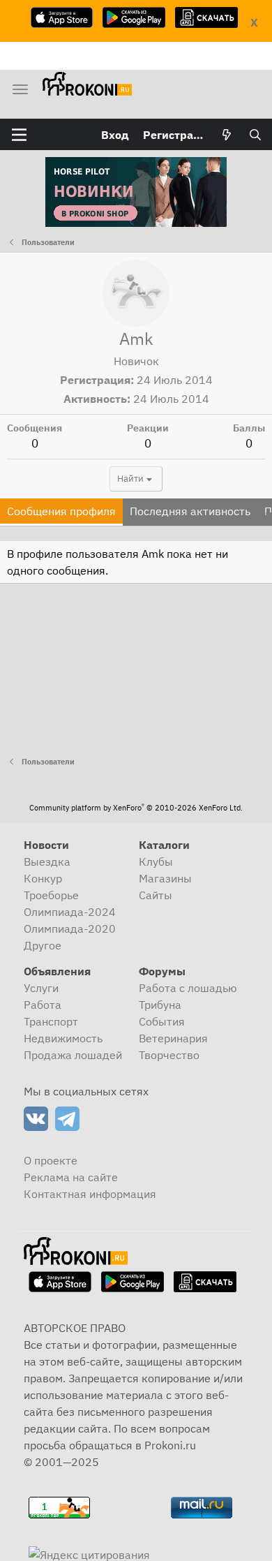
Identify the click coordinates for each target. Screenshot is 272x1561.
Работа (42, 1005)
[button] (19, 135)
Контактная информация (90, 1194)
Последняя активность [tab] (190, 511)
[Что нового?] (227, 135)
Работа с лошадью (188, 988)
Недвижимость (63, 1038)
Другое (42, 945)
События (162, 1021)
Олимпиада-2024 (70, 912)
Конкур (43, 878)
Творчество (169, 1055)
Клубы (156, 861)
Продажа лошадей (73, 1055)
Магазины (165, 878)
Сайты (155, 895)
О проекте (50, 1160)
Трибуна (160, 1005)
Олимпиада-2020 (70, 928)
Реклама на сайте (71, 1177)
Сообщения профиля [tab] (61, 511)
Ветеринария (173, 1038)
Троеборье (51, 895)
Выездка (47, 861)
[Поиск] (255, 135)
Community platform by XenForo (136, 808)
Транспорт (51, 1021)
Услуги (41, 988)
